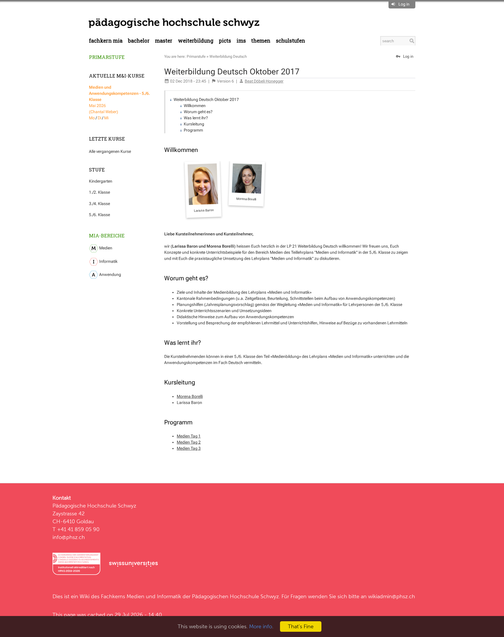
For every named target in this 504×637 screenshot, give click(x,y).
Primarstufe (107, 57)
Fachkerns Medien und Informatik (141, 596)
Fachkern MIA (106, 40)
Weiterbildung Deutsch (228, 56)
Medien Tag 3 (189, 448)
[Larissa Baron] (203, 189)
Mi (106, 118)
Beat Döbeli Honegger (264, 81)
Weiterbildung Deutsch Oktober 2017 (206, 99)
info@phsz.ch (68, 537)
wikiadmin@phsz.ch (391, 596)
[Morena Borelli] (246, 183)
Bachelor (139, 40)
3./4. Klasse (99, 203)
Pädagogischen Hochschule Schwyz (235, 596)
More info (260, 626)
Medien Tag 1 (189, 436)
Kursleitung (194, 124)
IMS (241, 40)
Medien (105, 248)
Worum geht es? (198, 111)
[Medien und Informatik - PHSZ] (174, 23)
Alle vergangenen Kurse (110, 151)
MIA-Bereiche (107, 235)
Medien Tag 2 (189, 442)
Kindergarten (100, 181)
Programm (193, 130)
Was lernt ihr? (196, 118)
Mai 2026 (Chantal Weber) (119, 99)
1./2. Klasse (99, 192)
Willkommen (195, 105)
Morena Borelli (190, 396)
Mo (92, 118)
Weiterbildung (196, 40)
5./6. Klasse (99, 214)
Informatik (108, 261)
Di (99, 118)
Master (163, 40)
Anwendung (109, 274)
